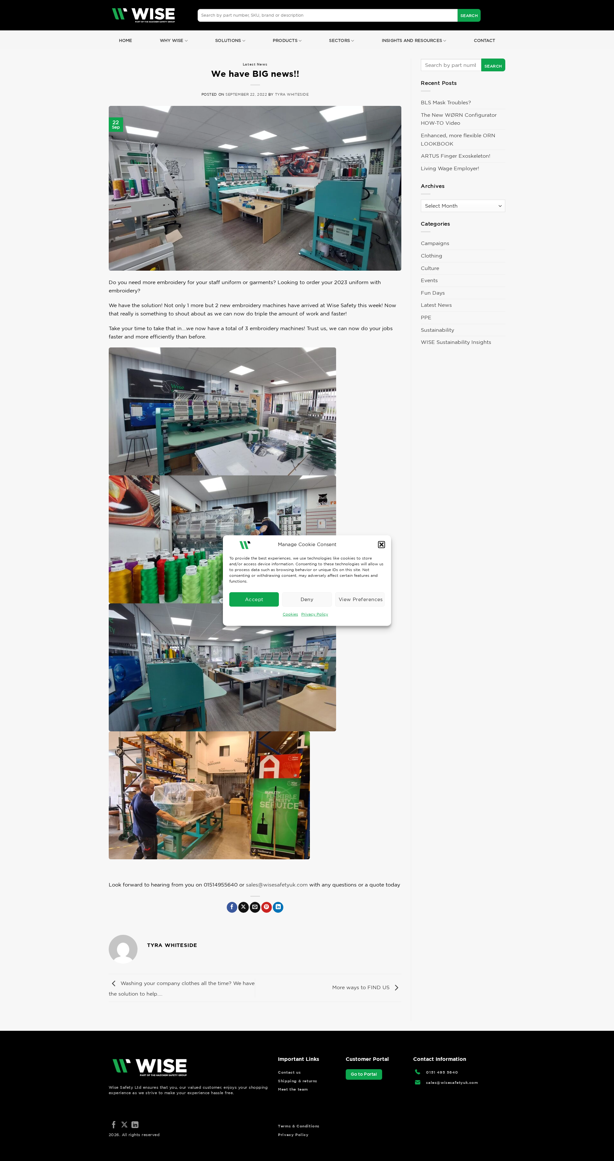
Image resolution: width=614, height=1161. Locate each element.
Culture (430, 268)
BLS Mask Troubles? (446, 102)
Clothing (431, 255)
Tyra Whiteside (292, 94)
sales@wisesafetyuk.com (277, 884)
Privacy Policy (314, 614)
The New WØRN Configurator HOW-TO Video (459, 119)
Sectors (339, 40)
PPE (426, 317)
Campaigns (435, 243)
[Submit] (469, 15)
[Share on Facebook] (232, 907)
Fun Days (433, 293)
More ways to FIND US (361, 987)
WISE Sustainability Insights (456, 342)
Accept (254, 599)
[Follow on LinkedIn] (134, 1125)
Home (125, 40)
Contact (484, 40)
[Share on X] (243, 907)
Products (285, 40)
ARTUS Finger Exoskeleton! (455, 156)
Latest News (255, 64)
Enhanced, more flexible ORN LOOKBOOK (458, 139)
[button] (381, 544)
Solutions (228, 40)
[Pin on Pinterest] (266, 907)
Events (429, 280)
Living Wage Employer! (450, 168)
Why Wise (172, 40)
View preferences (361, 599)
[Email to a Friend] (255, 907)
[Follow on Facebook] (113, 1125)
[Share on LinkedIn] (278, 907)
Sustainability (437, 330)
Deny (307, 599)
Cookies (290, 614)
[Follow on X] (124, 1125)
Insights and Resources (412, 40)
